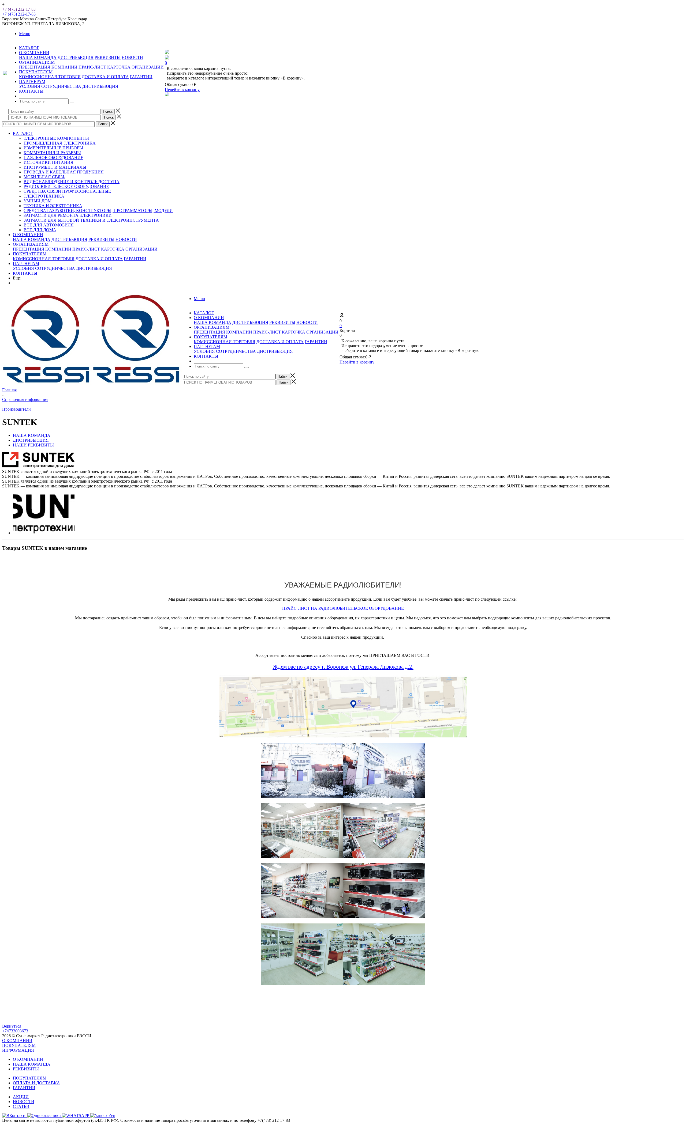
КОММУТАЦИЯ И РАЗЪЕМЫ (52, 152)
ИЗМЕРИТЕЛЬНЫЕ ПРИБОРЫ (53, 148)
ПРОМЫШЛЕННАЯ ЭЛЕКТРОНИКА (60, 143)
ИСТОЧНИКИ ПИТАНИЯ (48, 162)
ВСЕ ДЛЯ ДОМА (40, 230)
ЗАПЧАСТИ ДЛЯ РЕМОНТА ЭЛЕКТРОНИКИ (68, 215)
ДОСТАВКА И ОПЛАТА (105, 76)
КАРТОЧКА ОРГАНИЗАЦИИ (135, 67)
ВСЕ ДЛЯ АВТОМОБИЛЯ (49, 225)
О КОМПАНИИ (28, 234)
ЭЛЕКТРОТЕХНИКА (44, 196)
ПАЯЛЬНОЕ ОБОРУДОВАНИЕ (53, 157)
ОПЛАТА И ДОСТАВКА (36, 1083)
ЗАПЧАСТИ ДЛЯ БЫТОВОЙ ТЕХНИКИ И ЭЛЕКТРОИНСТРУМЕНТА (91, 220)
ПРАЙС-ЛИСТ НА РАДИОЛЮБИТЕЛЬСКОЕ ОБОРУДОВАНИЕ (343, 608)
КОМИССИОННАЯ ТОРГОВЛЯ (50, 76)
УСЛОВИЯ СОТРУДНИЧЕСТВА (50, 86)
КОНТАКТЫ (25, 273)
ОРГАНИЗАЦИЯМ (31, 244)
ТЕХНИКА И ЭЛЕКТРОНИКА (53, 205)
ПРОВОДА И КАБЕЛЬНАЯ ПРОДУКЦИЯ (64, 172)
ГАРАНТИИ (141, 76)
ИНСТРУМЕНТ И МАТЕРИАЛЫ (55, 167)
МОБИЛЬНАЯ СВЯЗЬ (44, 177)
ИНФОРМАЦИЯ (18, 1050)
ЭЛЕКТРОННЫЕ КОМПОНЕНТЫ (56, 138)
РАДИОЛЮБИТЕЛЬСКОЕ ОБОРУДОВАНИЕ (66, 186)
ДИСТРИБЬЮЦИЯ (76, 57)
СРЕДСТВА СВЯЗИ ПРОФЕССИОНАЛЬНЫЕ (67, 191)
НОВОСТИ (132, 57)
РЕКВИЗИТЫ (108, 57)
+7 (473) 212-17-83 (19, 9)
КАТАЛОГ (23, 133)
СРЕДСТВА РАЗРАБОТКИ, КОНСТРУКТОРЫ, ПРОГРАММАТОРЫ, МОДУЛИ (98, 210)
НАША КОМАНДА (38, 57)
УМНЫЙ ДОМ (37, 201)
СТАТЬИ (21, 1106)
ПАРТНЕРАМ (26, 263)
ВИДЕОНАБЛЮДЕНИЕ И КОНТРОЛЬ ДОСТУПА (72, 181)
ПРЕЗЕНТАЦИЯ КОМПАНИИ (48, 67)
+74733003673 (15, 1031)
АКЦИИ (21, 1096)
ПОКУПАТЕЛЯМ (29, 254)
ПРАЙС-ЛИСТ (92, 67)
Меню (24, 33)
